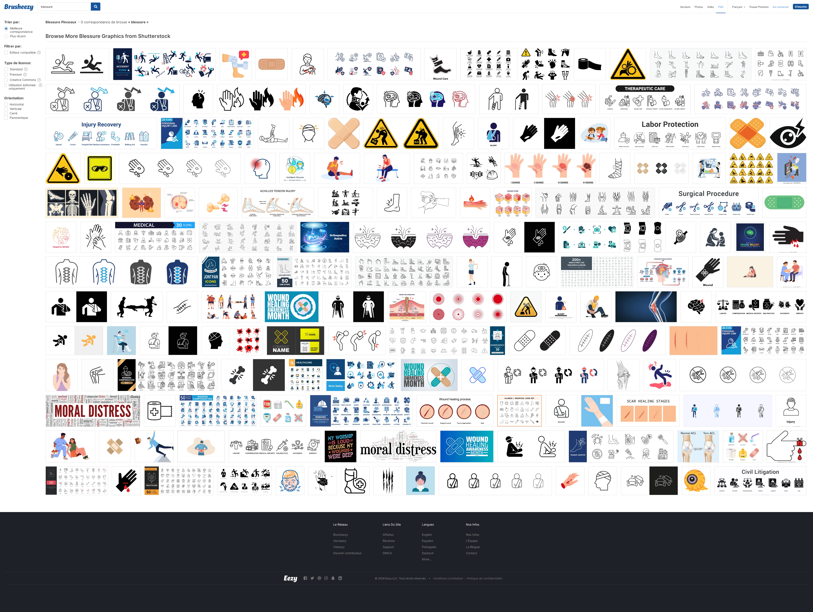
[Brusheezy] (18, 7)
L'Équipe (472, 541)
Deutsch (428, 553)
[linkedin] (340, 578)
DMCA (387, 553)
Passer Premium (759, 6)
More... (427, 559)
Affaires (388, 534)
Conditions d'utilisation (448, 578)
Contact (471, 553)
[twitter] (312, 578)
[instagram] (326, 578)
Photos (699, 6)
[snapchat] (333, 578)
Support (388, 547)
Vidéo (710, 6)
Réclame (389, 541)
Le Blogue (473, 547)
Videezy (339, 547)
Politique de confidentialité (484, 578)
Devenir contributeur (347, 553)
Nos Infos (472, 534)
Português (429, 547)
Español (427, 541)
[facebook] (305, 578)
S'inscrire (801, 6)
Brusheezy (340, 534)
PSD (720, 6)
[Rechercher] (95, 7)
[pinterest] (319, 578)
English (427, 534)
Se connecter (781, 6)
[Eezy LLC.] (290, 578)
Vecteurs (685, 6)
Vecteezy (339, 541)
